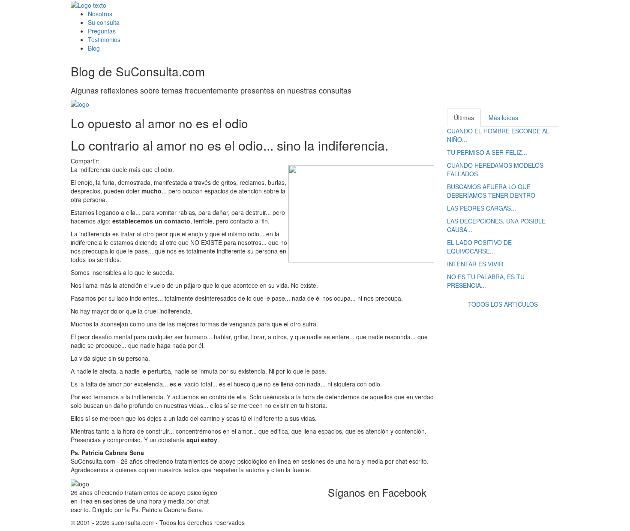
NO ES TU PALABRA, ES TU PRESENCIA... (486, 281)
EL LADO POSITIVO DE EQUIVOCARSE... (479, 246)
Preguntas (102, 31)
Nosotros (100, 13)
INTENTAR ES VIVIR (475, 263)
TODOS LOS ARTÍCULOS (503, 304)
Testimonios (104, 39)
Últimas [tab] (464, 117)
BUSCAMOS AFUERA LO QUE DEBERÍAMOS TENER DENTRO (491, 190)
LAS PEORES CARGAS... (481, 208)
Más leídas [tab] (503, 117)
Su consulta (104, 22)
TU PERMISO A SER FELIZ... (487, 152)
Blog (94, 48)
